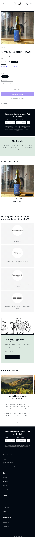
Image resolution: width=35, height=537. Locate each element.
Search (5, 511)
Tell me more (12, 357)
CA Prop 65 (6, 489)
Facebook (6, 526)
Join (4, 503)
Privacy (5, 481)
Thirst (20, 536)
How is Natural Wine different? (17, 397)
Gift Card (6, 507)
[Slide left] (14, 422)
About (5, 477)
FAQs (4, 459)
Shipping (3, 63)
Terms (5, 485)
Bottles (5, 500)
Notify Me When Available (9, 66)
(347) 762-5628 (8, 463)
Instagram (6, 522)
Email (6, 120)
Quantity (4, 80)
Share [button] (5, 103)
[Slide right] (21, 422)
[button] (3, 4)
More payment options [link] (17, 98)
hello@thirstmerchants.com (12, 466)
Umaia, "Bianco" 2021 (17, 199)
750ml (6, 77)
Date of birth (20, 120)
